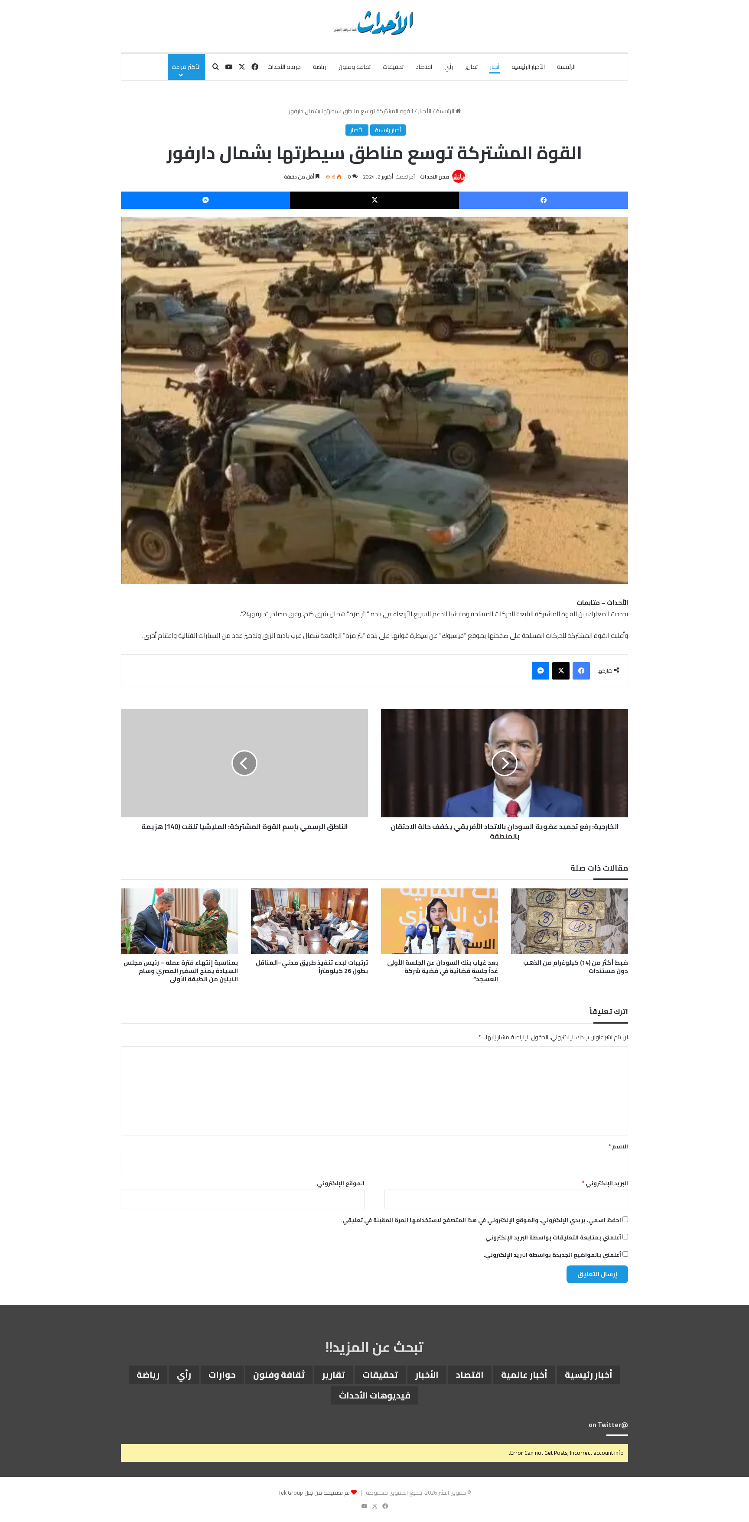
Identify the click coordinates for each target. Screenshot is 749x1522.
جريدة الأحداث (284, 66)
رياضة (319, 66)
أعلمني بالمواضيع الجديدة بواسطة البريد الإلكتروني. (552, 1254)
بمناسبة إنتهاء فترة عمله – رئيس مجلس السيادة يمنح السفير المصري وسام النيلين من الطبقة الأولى (181, 971)
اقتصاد (424, 66)
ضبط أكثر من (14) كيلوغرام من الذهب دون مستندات (575, 966)
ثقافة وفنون (355, 66)
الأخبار (424, 111)
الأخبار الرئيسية (528, 66)
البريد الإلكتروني (605, 1183)
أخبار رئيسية (388, 130)
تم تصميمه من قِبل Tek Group (314, 1492)
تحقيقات (393, 66)
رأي (448, 66)
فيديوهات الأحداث (374, 1395)
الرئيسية (566, 66)
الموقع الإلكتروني (341, 1183)
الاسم (618, 1146)
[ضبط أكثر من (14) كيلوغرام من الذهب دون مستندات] (569, 921)
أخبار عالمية (524, 1374)
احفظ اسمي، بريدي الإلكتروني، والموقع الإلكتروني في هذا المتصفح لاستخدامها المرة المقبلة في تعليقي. (481, 1220)
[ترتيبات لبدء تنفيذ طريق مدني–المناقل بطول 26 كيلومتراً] (309, 921)
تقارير (471, 66)
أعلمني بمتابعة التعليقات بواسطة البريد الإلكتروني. (552, 1237)
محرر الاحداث (434, 177)
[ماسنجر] (205, 200)
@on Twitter (608, 1424)
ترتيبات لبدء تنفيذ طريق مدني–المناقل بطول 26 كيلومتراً (312, 966)
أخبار (494, 66)
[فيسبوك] (543, 200)
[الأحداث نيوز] (374, 21)
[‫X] (374, 200)
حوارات (222, 1374)
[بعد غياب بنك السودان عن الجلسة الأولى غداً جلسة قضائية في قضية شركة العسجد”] (439, 921)
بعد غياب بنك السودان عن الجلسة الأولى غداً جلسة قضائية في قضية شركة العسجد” (442, 971)
